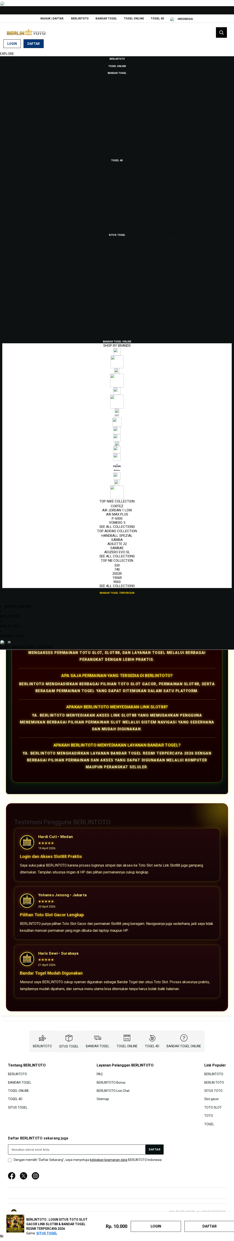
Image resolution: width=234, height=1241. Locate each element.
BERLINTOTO (80, 18)
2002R (117, 574)
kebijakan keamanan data (108, 1160)
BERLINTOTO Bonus (111, 1082)
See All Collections (117, 527)
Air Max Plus (117, 514)
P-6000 (117, 518)
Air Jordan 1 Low (117, 510)
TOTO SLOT (213, 1107)
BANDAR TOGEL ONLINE (184, 1046)
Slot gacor (211, 1099)
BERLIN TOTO (10, 626)
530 (117, 565)
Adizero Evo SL (117, 552)
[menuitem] (117, 58)
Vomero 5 (117, 523)
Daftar (33, 44)
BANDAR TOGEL (106, 18)
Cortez (117, 506)
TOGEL (209, 1124)
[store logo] (26, 32)
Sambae (117, 548)
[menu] (117, 325)
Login (12, 44)
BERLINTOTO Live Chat (113, 1091)
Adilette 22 (117, 544)
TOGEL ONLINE (134, 18)
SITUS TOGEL (69, 1046)
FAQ (100, 1074)
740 (117, 569)
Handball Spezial (117, 536)
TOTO (208, 1115)
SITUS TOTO (213, 1091)
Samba (117, 540)
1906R (117, 578)
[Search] (221, 32)
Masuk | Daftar (52, 18)
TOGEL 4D (157, 18)
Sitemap (103, 1099)
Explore (7, 54)
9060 (117, 582)
